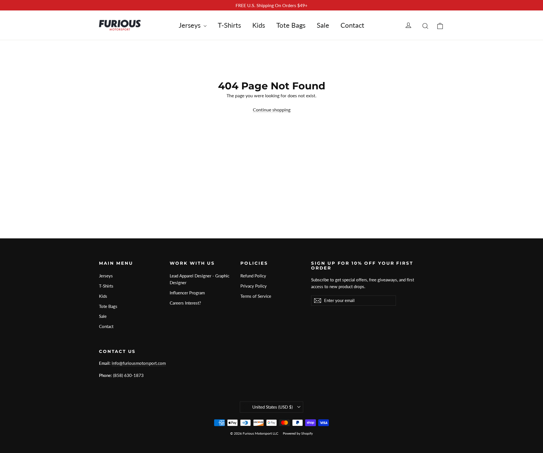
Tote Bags (290, 25)
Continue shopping (271, 109)
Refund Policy (253, 275)
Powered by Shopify (298, 433)
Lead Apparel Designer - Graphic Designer (199, 279)
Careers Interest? (185, 302)
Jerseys (190, 25)
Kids (258, 25)
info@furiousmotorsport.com (139, 363)
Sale (323, 25)
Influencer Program (187, 292)
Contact (352, 25)
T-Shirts (229, 25)
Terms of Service (255, 296)
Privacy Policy (253, 285)
